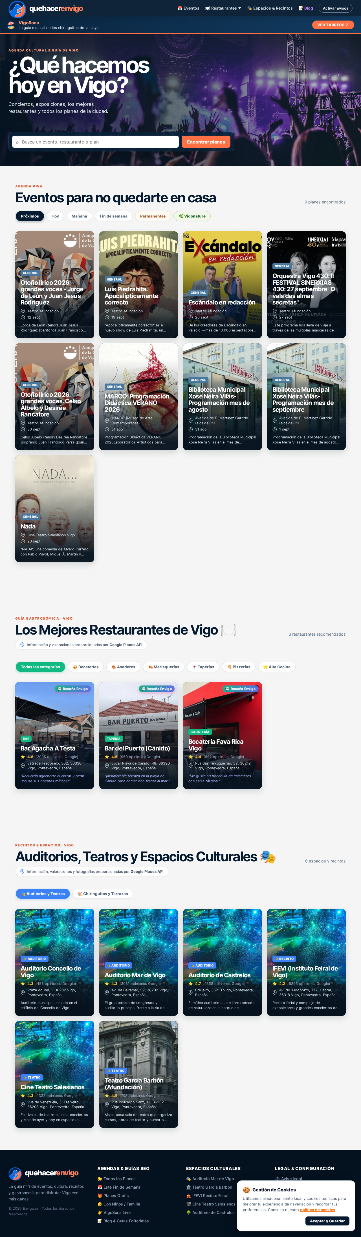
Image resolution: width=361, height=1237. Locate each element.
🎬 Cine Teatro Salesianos (210, 1204)
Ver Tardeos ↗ (333, 25)
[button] (54, 284)
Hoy (55, 216)
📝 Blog (305, 8)
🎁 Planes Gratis (113, 1195)
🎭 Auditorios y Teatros (43, 893)
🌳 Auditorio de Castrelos (210, 1212)
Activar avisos (335, 8)
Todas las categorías (40, 667)
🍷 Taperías (203, 667)
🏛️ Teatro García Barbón (209, 1187)
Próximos (30, 216)
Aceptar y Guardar (327, 1221)
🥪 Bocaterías (86, 667)
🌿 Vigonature (192, 216)
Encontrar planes (206, 142)
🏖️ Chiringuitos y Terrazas (103, 893)
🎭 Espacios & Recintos (270, 8)
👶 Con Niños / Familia (118, 1204)
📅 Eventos (188, 8)
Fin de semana (113, 216)
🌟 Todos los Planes (116, 1178)
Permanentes (153, 216)
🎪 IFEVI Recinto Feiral (207, 1195)
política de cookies (317, 1209)
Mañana (79, 216)
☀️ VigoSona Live (114, 1212)
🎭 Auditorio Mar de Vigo (210, 1178)
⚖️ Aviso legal (288, 1178)
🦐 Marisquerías (163, 667)
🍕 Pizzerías (238, 667)
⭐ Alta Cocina (276, 667)
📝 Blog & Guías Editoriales (123, 1220)
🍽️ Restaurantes (223, 8)
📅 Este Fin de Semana (118, 1187)
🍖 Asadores (123, 667)
